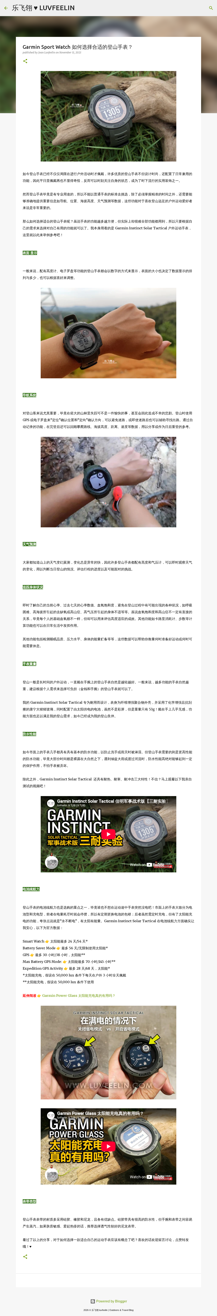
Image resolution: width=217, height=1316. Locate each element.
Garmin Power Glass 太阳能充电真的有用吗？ (78, 995)
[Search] (80, 8)
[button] (25, 61)
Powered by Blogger (111, 1301)
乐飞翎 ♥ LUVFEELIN (43, 7)
